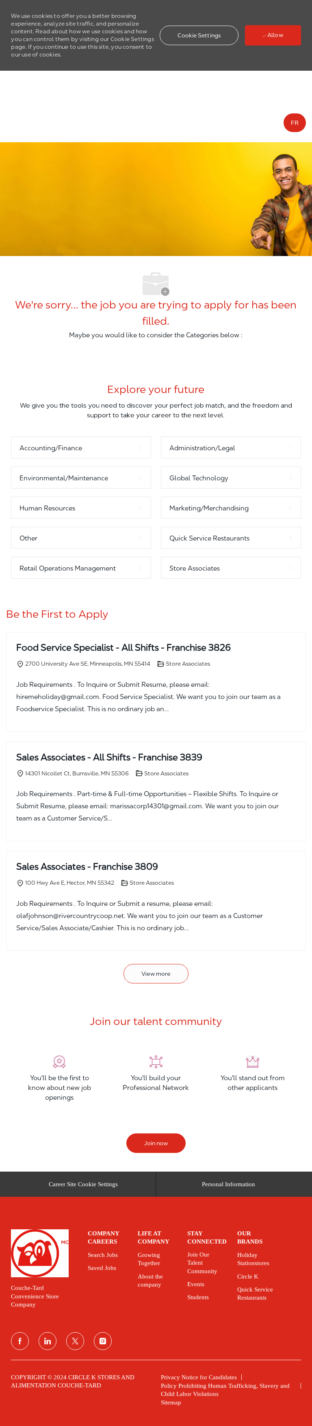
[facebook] (20, 1341)
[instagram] (103, 1341)
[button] (199, 35)
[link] (43, 1253)
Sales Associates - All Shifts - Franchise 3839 (109, 757)
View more (156, 973)
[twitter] (75, 1341)
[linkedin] (47, 1341)
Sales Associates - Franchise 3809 (87, 866)
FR (295, 122)
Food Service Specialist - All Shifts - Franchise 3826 (123, 647)
